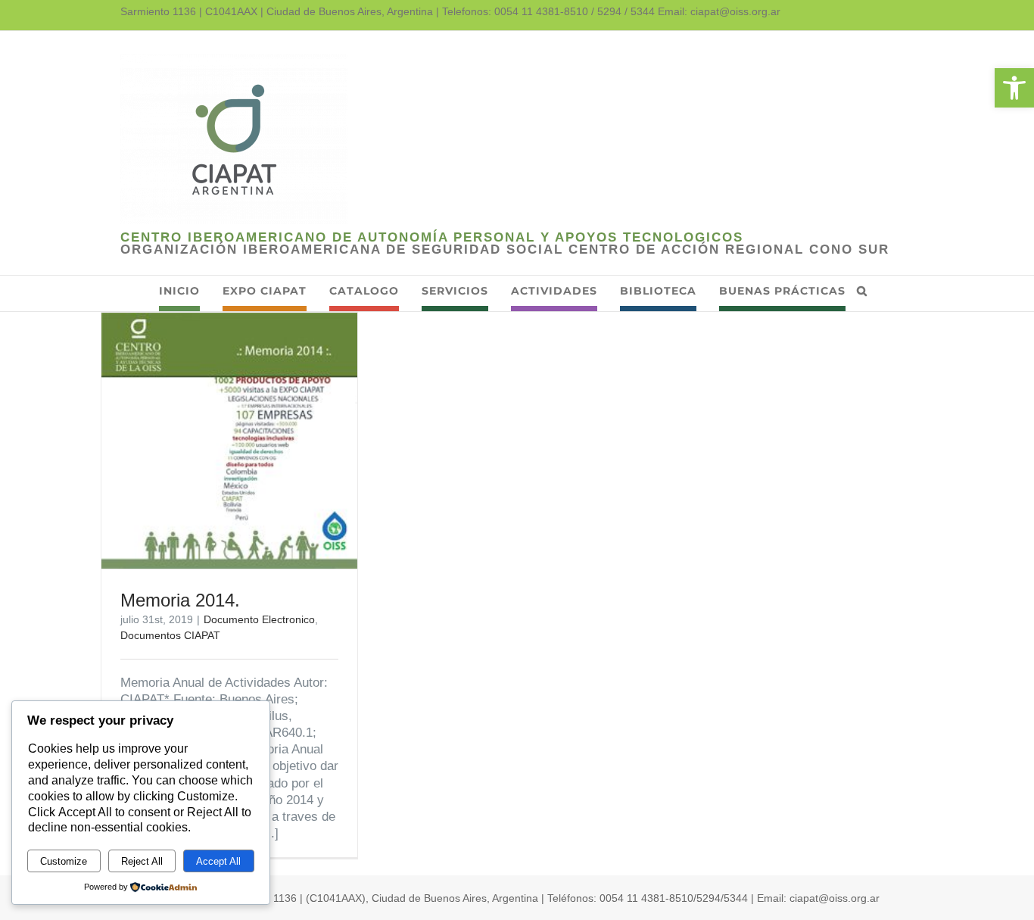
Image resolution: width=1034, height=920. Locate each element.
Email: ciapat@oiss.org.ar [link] (719, 11)
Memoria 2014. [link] (180, 600)
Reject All (142, 861)
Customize (63, 861)
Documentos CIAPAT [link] (170, 635)
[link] (1014, 88)
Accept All (218, 861)
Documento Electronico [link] (259, 619)
